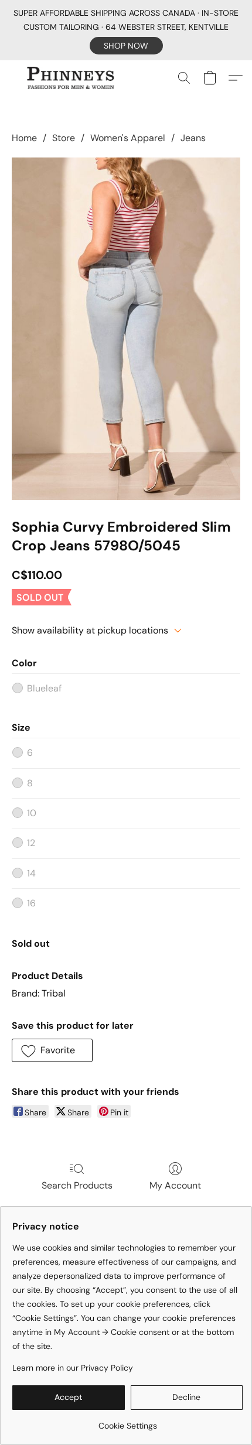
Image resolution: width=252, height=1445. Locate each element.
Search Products (77, 1185)
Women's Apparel (127, 138)
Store (63, 138)
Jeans (193, 138)
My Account (175, 1185)
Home (24, 138)
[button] (126, 45)
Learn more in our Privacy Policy (72, 1367)
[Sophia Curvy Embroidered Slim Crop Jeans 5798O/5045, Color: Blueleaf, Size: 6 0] (126, 328)
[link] (127, 1421)
